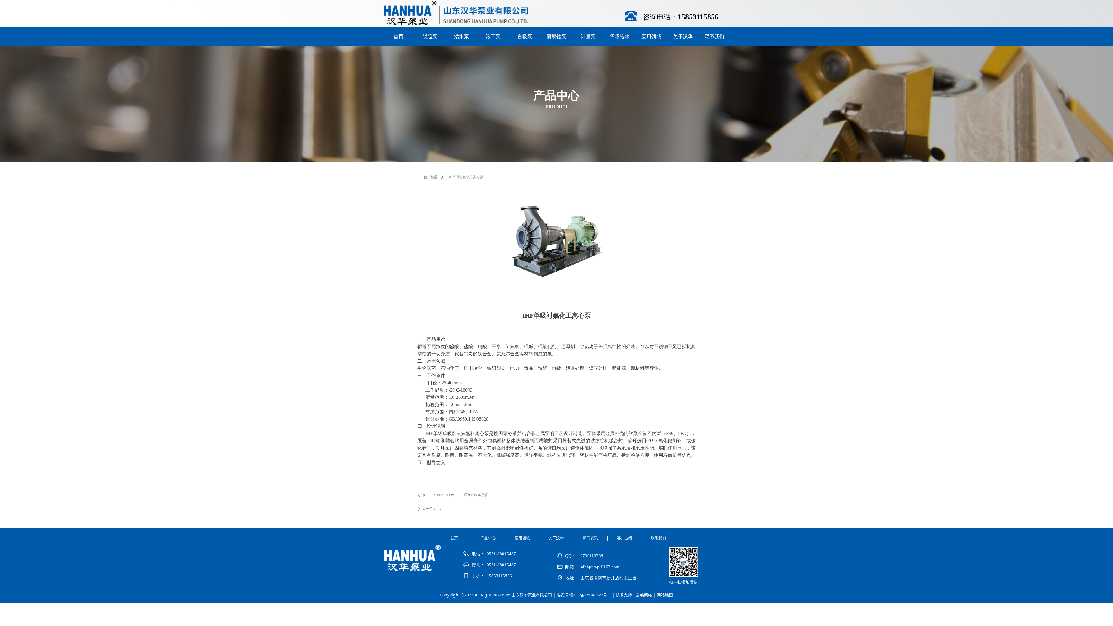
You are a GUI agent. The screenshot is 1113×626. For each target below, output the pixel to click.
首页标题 (431, 177)
